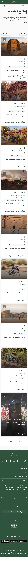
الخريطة (5, 34)
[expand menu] (26, 2)
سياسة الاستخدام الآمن (10, 550)
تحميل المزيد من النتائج (15, 441)
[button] (2, 2)
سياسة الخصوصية (20, 550)
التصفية (23, 34)
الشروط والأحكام (14, 552)
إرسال (14, 498)
